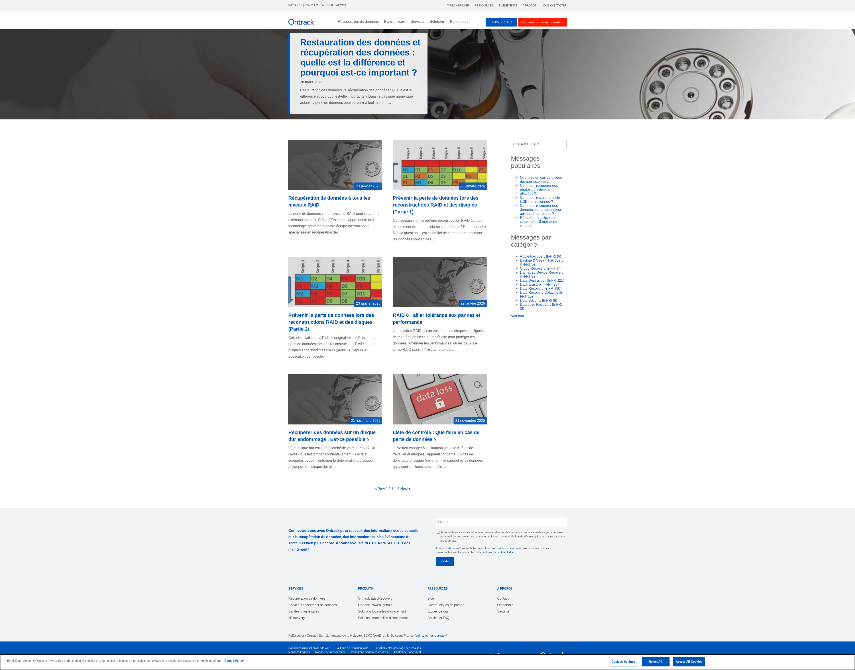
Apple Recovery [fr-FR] (540, 256)
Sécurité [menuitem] (503, 611)
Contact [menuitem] (503, 598)
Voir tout (517, 316)
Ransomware (394, 21)
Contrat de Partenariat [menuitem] (407, 652)
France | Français (305, 5)
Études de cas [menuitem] (438, 611)
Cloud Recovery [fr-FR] (540, 268)
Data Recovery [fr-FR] (540, 288)
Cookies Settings (623, 661)
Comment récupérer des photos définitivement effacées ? (539, 189)
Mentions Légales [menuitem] (299, 652)
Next (404, 489)
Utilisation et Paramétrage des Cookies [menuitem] (397, 648)
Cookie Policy (234, 660)
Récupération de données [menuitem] (307, 598)
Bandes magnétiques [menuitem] (303, 611)
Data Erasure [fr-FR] (539, 284)
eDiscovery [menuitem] (296, 618)
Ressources (483, 5)
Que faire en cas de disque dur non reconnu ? (541, 179)
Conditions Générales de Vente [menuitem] (370, 652)
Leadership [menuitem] (505, 605)
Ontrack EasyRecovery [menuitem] (375, 598)
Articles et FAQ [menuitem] (439, 618)
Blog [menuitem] (431, 598)
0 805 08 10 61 (501, 22)
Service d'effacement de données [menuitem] (312, 605)
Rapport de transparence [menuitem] (330, 652)
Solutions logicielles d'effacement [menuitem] (382, 611)
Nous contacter (554, 5)
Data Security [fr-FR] (538, 300)
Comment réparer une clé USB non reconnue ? (540, 199)
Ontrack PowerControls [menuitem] (375, 605)
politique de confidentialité (498, 552)
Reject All (655, 661)
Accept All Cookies (689, 661)
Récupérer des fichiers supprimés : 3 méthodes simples (539, 221)
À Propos (529, 5)
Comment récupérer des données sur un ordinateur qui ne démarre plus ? (540, 209)
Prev (381, 489)
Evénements (508, 5)
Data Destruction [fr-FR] (542, 280)
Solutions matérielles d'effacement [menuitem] (383, 618)
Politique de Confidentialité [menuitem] (352, 648)
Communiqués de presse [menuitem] (446, 605)
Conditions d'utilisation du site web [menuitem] (309, 648)
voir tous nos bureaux (431, 635)
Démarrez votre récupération (542, 22)
